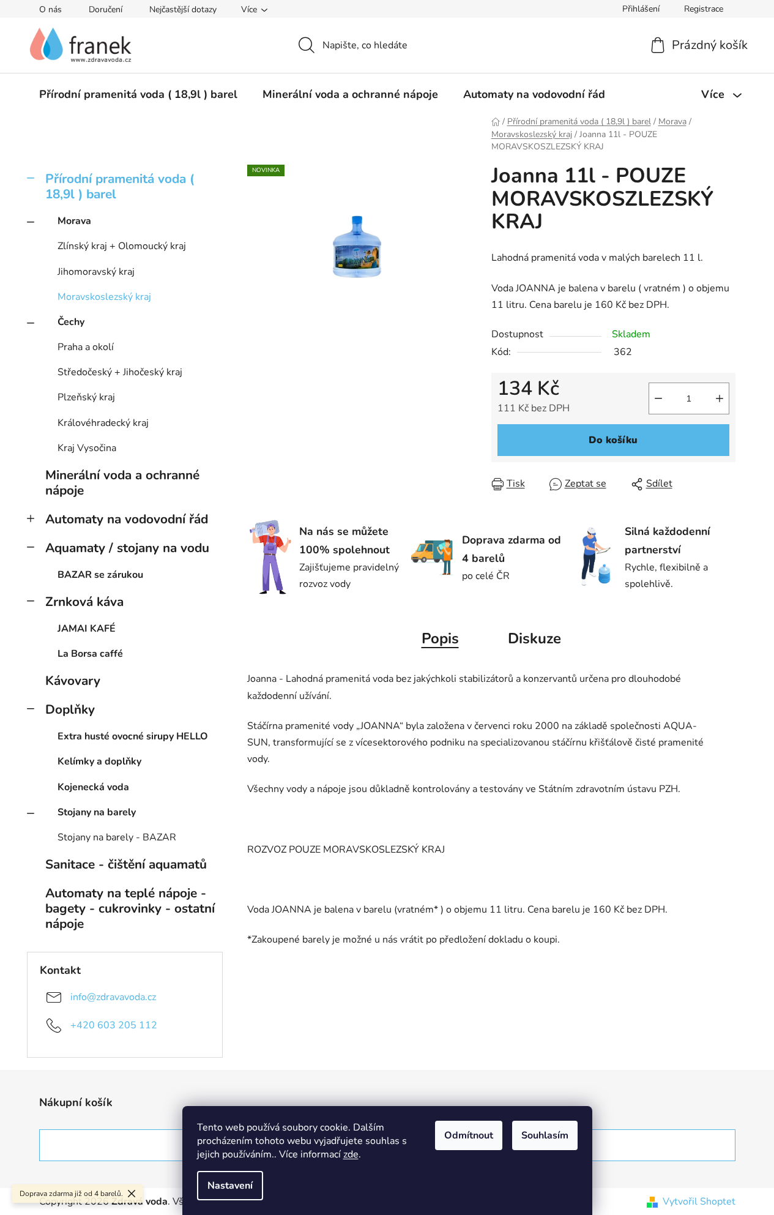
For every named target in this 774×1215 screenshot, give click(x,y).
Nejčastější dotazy (183, 9)
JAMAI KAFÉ (87, 628)
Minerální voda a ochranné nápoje (122, 482)
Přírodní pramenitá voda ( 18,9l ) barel (119, 186)
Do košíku (613, 440)
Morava (74, 221)
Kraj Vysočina (87, 448)
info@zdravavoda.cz (113, 997)
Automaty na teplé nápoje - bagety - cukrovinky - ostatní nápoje (130, 908)
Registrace (703, 9)
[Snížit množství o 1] (658, 398)
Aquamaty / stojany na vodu (127, 547)
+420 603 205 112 (113, 1025)
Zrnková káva (84, 601)
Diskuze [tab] (534, 638)
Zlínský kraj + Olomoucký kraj (122, 246)
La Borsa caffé (90, 653)
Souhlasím (544, 1135)
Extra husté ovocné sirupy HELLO (133, 736)
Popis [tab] (440, 638)
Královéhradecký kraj (103, 423)
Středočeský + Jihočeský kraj (120, 372)
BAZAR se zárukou (100, 574)
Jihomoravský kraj (96, 272)
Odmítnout (468, 1135)
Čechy (71, 322)
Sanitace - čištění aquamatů (126, 864)
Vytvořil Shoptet (699, 1201)
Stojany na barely (97, 812)
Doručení (105, 9)
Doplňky (70, 709)
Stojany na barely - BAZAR (117, 837)
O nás (50, 9)
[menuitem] (138, 94)
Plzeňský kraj (86, 397)
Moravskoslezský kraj (104, 297)
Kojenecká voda (93, 787)
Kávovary (72, 680)
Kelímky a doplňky (99, 761)
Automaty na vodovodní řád (126, 519)
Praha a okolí (86, 347)
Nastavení (230, 1185)
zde (351, 1154)
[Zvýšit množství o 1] (719, 398)
